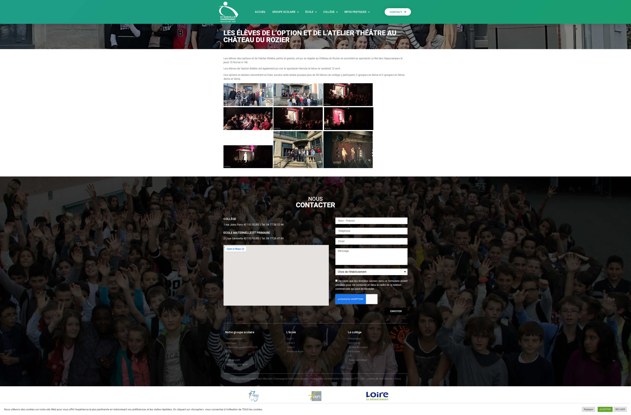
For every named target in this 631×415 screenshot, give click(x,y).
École (309, 11)
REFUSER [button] (620, 409)
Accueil (260, 11)
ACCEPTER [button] (605, 409)
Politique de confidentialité (325, 378)
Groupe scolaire (283, 11)
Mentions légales (298, 378)
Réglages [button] (588, 409)
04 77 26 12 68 (275, 224)
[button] (398, 12)
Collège (329, 11)
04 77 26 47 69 (275, 238)
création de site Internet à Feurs (383, 378)
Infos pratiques (355, 11)
